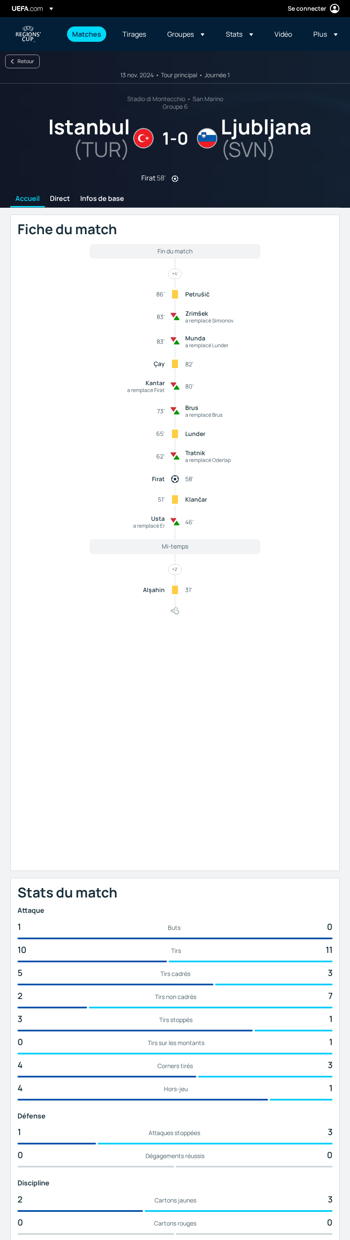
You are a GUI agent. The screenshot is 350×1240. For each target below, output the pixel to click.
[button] (186, 34)
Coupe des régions (28, 34)
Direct (60, 199)
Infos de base (102, 199)
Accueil (27, 199)
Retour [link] (26, 61)
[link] (87, 34)
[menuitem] (87, 34)
